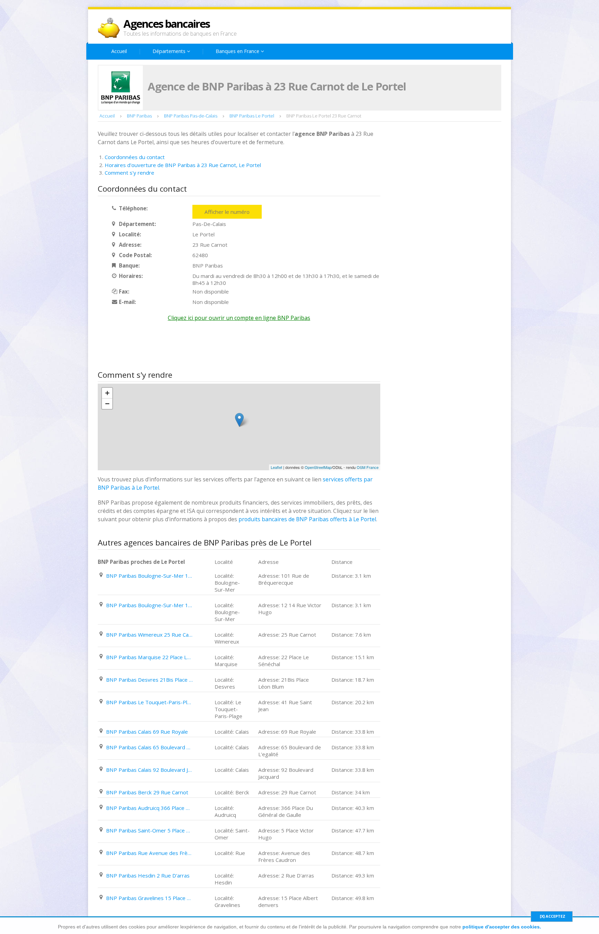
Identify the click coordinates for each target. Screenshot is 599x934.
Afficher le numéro (227, 211)
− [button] (107, 403)
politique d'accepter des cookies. (501, 926)
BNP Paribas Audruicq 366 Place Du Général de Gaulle (149, 807)
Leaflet (276, 467)
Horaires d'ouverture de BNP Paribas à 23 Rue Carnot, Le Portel (183, 165)
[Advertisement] (224, 347)
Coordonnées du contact (135, 157)
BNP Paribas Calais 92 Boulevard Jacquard (149, 769)
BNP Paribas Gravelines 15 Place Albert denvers (149, 897)
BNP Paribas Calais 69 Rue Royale (147, 731)
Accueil (119, 51)
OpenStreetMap (318, 467)
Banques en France (238, 51)
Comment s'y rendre (129, 172)
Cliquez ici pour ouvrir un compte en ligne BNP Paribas (239, 318)
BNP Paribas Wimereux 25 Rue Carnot (149, 634)
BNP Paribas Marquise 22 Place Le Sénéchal (149, 657)
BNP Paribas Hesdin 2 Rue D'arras (148, 875)
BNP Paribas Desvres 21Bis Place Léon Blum (149, 679)
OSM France (368, 467)
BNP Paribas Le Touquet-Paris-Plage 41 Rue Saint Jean (149, 702)
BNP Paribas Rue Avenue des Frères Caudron (149, 852)
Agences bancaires (166, 23)
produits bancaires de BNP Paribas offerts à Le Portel (307, 519)
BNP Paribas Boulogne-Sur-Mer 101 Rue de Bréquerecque (149, 575)
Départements (170, 51)
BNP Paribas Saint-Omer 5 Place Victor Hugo (149, 830)
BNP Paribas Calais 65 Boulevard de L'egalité (149, 747)
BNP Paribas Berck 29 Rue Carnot (147, 792)
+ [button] (107, 393)
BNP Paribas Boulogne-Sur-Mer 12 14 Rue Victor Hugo (149, 605)
